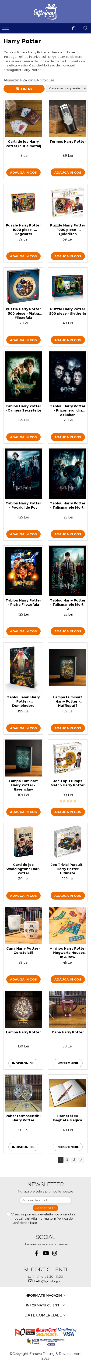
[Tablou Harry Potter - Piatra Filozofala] (23, 571)
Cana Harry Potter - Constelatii (23, 950)
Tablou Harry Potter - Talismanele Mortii (67, 505)
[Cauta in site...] (85, 28)
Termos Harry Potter (67, 141)
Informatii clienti (43, 1305)
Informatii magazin (43, 1295)
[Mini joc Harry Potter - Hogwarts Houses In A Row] (67, 925)
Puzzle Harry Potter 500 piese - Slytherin (67, 311)
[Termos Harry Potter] (67, 118)
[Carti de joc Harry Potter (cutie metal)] (23, 118)
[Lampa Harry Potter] (23, 1009)
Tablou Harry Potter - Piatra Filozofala (23, 602)
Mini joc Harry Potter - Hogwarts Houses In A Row (67, 952)
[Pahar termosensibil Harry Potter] (23, 1093)
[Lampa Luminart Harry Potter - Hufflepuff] (67, 667)
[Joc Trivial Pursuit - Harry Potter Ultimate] (67, 841)
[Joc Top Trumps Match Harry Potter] (67, 758)
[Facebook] (36, 1253)
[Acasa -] (45, 12)
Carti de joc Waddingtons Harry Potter (23, 869)
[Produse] (6, 29)
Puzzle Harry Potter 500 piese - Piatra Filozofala (23, 313)
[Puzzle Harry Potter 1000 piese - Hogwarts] (23, 202)
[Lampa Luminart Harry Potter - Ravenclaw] (23, 758)
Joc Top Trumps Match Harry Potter (68, 783)
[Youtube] (46, 1253)
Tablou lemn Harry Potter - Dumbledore (23, 701)
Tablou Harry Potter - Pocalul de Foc (23, 505)
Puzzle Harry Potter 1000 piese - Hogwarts (23, 229)
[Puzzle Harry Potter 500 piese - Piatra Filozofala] (23, 286)
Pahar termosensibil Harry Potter (23, 1118)
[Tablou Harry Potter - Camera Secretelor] (23, 376)
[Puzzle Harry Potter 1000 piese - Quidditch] (67, 202)
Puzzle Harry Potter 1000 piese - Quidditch (67, 229)
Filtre (25, 89)
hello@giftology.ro (48, 1281)
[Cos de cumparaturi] (74, 28)
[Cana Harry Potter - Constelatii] (23, 925)
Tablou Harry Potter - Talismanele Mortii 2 (67, 604)
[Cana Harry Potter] (67, 1009)
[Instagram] (55, 1253)
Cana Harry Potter (68, 1032)
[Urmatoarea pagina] (81, 1160)
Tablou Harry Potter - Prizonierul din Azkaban (67, 410)
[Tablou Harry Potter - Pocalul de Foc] (23, 473)
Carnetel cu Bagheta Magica (67, 1118)
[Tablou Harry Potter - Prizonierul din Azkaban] (67, 376)
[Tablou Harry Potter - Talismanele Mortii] (67, 473)
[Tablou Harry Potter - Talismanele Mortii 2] (67, 571)
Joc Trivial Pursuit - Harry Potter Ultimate (68, 869)
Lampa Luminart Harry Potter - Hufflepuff (67, 701)
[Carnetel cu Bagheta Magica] (67, 1093)
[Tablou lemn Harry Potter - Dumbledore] (23, 668)
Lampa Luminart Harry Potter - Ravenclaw (23, 785)
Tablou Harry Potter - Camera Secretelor (23, 408)
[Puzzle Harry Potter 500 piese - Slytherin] (67, 286)
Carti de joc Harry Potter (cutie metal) (23, 143)
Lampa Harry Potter (23, 1032)
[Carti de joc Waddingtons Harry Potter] (23, 841)
